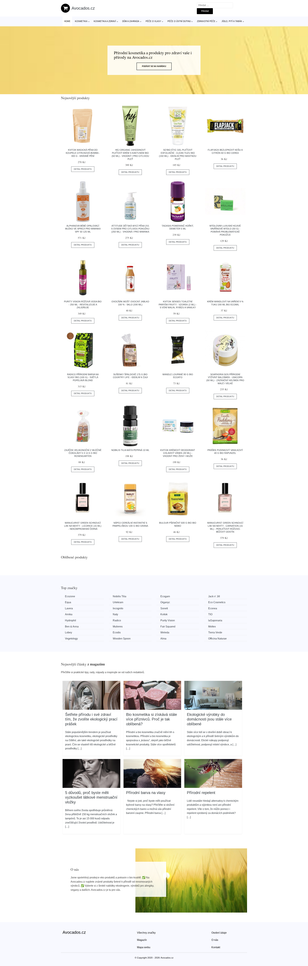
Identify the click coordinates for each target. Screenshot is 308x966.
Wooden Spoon (122, 638)
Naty (115, 614)
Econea (212, 608)
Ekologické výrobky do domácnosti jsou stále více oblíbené (209, 719)
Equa (68, 602)
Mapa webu (143, 947)
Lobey (68, 632)
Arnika (68, 614)
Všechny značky (146, 932)
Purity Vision (167, 620)
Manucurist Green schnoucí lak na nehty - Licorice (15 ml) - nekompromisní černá (82, 526)
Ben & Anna (72, 626)
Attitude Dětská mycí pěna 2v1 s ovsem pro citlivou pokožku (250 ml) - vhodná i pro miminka (130, 228)
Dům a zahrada (130, 21)
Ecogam (165, 596)
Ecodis (117, 632)
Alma (163, 638)
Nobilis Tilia (119, 596)
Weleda (164, 632)
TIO (210, 614)
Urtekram (118, 602)
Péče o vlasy (153, 21)
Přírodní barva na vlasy (145, 792)
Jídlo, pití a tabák (232, 21)
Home (67, 21)
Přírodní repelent (201, 792)
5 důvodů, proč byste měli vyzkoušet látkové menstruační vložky (91, 797)
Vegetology (71, 638)
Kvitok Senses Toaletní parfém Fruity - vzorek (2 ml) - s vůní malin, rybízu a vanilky (178, 304)
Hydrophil (70, 620)
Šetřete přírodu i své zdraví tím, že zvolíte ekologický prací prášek (91, 719)
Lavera (69, 608)
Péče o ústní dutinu (179, 21)
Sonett (164, 608)
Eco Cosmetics (216, 602)
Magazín (142, 940)
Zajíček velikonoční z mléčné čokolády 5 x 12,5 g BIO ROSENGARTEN (82, 453)
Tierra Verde (215, 632)
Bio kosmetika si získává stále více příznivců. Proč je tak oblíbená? (151, 719)
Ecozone (70, 596)
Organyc (165, 602)
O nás (214, 940)
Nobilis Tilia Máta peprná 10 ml (130, 450)
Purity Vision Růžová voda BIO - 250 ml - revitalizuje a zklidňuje (83, 304)
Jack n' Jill (214, 596)
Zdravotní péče (206, 21)
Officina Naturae (217, 638)
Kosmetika (81, 21)
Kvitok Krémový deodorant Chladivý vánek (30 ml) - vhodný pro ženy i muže (177, 453)
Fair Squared (167, 626)
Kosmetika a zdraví (105, 21)
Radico (117, 620)
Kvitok (163, 614)
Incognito (118, 608)
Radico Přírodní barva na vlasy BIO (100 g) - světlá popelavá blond (83, 377)
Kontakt (215, 947)
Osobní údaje (219, 932)
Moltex (212, 626)
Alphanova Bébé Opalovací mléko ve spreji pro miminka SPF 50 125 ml (83, 228)
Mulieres (118, 626)
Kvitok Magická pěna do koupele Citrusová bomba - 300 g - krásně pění (83, 153)
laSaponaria (215, 620)
